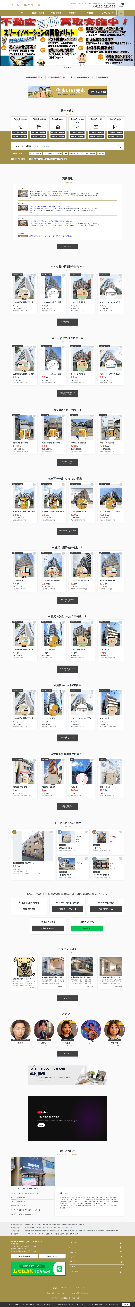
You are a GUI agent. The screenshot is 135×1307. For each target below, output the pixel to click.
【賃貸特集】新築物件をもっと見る (67, 600)
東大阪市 (81, 1224)
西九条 (62, 1234)
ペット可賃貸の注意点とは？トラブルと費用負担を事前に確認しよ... (50, 221)
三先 (71, 1227)
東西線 (116, 1231)
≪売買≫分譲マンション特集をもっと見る (67, 531)
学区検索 (23, 136)
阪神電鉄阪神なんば (39, 1231)
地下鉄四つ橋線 (108, 1231)
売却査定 (72, 13)
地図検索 (15, 136)
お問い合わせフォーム (67, 909)
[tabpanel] (67, 39)
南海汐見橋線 (91, 1231)
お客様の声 (72, 1252)
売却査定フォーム (48, 928)
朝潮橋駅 (59, 153)
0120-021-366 (29, 909)
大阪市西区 (62, 159)
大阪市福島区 (53, 159)
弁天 (44, 1227)
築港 (67, 1227)
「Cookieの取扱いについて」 (100, 1304)
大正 (26, 1234)
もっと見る (67, 998)
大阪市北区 (73, 1224)
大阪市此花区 (47, 1224)
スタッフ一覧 (73, 1271)
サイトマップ (80, 1288)
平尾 (55, 1227)
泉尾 (26, 1227)
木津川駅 (92, 153)
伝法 (76, 1234)
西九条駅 (79, 153)
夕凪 (63, 1227)
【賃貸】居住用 (37, 13)
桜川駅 (86, 153)
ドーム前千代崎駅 (48, 153)
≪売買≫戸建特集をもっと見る (67, 462)
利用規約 (55, 1288)
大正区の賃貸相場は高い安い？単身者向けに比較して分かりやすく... (50, 206)
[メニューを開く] (121, 13)
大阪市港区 (43, 159)
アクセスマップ (74, 1262)
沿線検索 (23, 132)
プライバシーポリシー (66, 1288)
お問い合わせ (107, 13)
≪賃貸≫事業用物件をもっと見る (67, 806)
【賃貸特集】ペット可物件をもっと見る (67, 737)
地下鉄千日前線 (81, 1231)
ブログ (71, 1257)
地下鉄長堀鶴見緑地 (53, 1231)
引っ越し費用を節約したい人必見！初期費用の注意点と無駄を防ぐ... (50, 191)
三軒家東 (39, 1227)
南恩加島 (50, 1227)
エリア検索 (16, 132)
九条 (52, 1234)
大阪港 (57, 1234)
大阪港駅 (72, 153)
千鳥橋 (72, 1234)
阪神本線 (99, 1231)
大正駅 (32, 153)
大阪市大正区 (34, 159)
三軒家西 (32, 1227)
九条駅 (65, 153)
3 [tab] (68, 67)
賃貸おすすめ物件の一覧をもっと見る (67, 393)
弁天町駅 (39, 153)
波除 (59, 1227)
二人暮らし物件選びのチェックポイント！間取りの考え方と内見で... (50, 236)
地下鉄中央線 (65, 1231)
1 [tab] (64, 67)
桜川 (67, 1234)
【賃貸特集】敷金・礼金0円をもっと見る (67, 669)
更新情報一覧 (67, 246)
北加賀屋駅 (100, 153)
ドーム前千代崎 (39, 1234)
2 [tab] (66, 67)
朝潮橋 (47, 1234)
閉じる (126, 1304)
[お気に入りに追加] (34, 275)
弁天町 (31, 1234)
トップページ (73, 1242)
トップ (20, 13)
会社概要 (90, 13)
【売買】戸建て (55, 13)
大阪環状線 (28, 1231)
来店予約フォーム (106, 909)
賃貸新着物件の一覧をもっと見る (67, 321)
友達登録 (86, 928)
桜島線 (72, 1231)
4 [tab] (70, 67)
